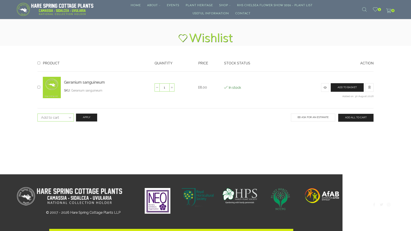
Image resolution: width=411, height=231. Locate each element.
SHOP (223, 5)
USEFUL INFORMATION (210, 13)
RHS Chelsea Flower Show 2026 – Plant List (275, 5)
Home (136, 5)
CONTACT (242, 13)
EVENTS (173, 5)
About (152, 5)
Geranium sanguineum (84, 82)
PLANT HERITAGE (199, 5)
